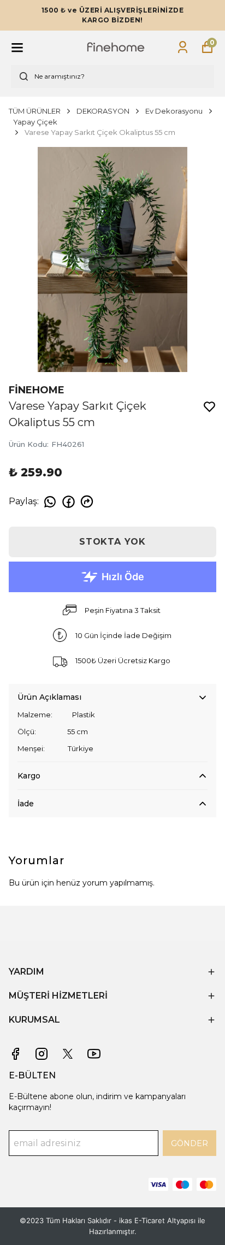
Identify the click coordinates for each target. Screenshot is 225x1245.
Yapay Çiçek (35, 121)
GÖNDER (189, 1143)
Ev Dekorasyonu (174, 111)
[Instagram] (41, 1053)
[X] (67, 1053)
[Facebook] (15, 1053)
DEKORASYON (102, 111)
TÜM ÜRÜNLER (35, 111)
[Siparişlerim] (183, 47)
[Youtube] (93, 1053)
